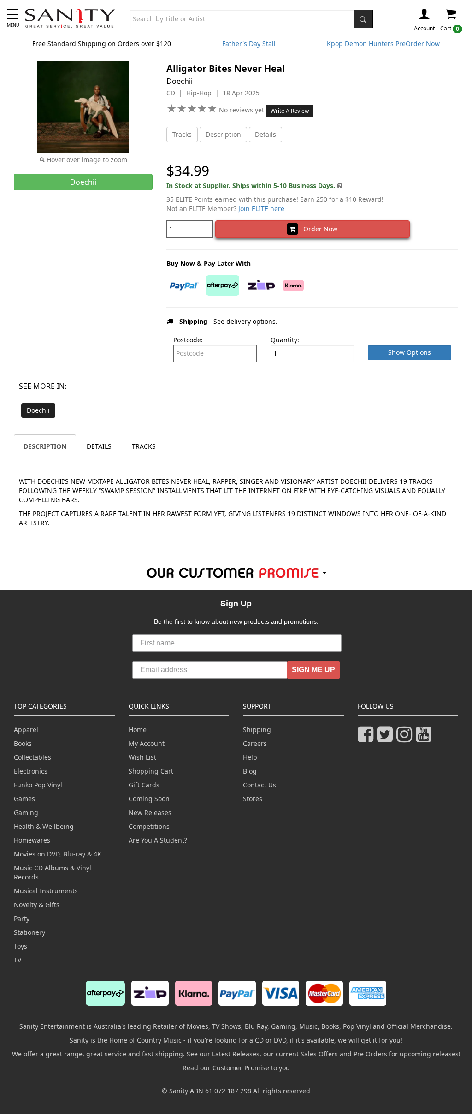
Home (138, 729)
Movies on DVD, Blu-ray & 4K (57, 854)
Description (223, 134)
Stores (252, 798)
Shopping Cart (151, 771)
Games (24, 798)
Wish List (142, 757)
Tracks (182, 134)
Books (23, 743)
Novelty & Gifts (36, 904)
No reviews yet (242, 110)
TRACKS (144, 446)
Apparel (26, 729)
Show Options (409, 352)
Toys (20, 946)
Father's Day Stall (249, 43)
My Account (147, 743)
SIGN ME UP (313, 670)
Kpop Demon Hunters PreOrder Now (383, 43)
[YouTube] (425, 738)
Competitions (149, 826)
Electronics (30, 771)
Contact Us (259, 784)
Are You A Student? (158, 840)
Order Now (317, 228)
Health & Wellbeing (44, 826)
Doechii (38, 410)
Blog (250, 771)
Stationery (29, 932)
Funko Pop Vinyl (38, 784)
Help (250, 757)
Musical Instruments (46, 890)
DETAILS (99, 446)
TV (17, 960)
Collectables (32, 757)
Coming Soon (149, 798)
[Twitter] (386, 738)
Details (265, 134)
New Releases (150, 812)
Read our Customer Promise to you (236, 1067)
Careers (255, 743)
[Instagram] (406, 738)
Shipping (257, 729)
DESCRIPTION (45, 446)
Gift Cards (144, 784)
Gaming (26, 812)
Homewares (32, 840)
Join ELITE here (261, 208)
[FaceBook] (367, 738)
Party (22, 918)
